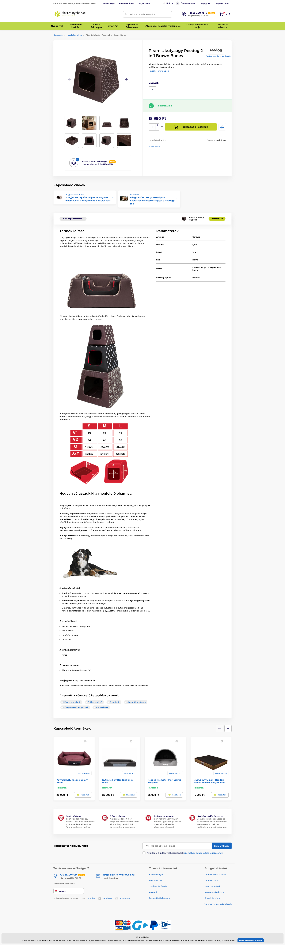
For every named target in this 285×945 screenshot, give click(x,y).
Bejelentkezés (222, 3)
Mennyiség (152, 127)
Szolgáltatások (144, 3)
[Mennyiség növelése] (157, 125)
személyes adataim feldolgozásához (203, 853)
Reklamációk (155, 880)
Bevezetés (57, 35)
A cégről (153, 892)
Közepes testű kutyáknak (75, 707)
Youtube (91, 898)
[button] (126, 79)
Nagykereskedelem (214, 892)
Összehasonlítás (188, 3)
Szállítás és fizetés (126, 3)
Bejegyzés (205, 3)
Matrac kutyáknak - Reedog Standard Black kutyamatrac (209, 781)
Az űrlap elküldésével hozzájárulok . (185, 853)
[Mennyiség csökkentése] (157, 129)
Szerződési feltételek (159, 898)
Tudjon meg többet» (226, 940)
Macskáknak (102, 707)
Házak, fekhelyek (74, 35)
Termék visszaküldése (215, 874)
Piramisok (114, 702)
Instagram (125, 898)
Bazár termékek (212, 886)
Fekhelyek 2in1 (95, 702)
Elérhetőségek (109, 3)
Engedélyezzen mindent (250, 940)
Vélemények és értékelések (218, 904)
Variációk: (154, 83)
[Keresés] (126, 14)
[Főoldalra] (70, 14)
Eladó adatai (155, 146)
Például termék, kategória (142, 14)
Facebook (107, 898)
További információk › (159, 71)
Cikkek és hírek (212, 898)
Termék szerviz (212, 880)
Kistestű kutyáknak (136, 702)
